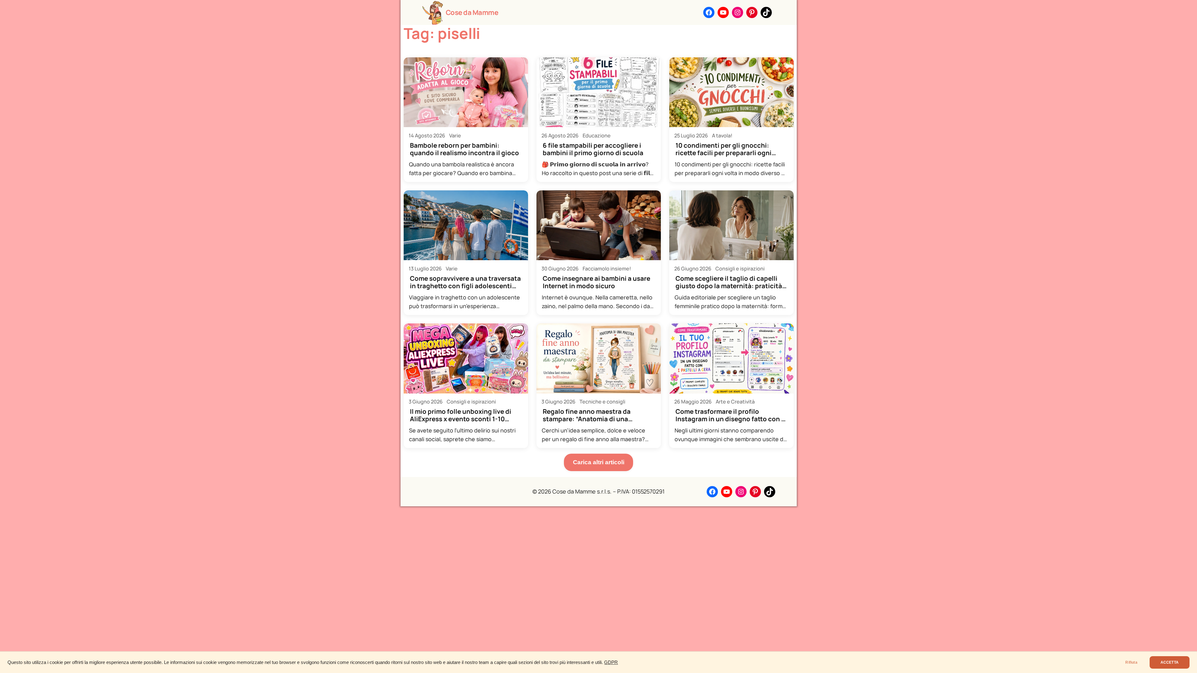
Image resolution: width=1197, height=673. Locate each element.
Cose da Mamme (472, 12)
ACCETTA (1170, 662)
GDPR (611, 662)
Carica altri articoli (598, 462)
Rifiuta (1131, 662)
